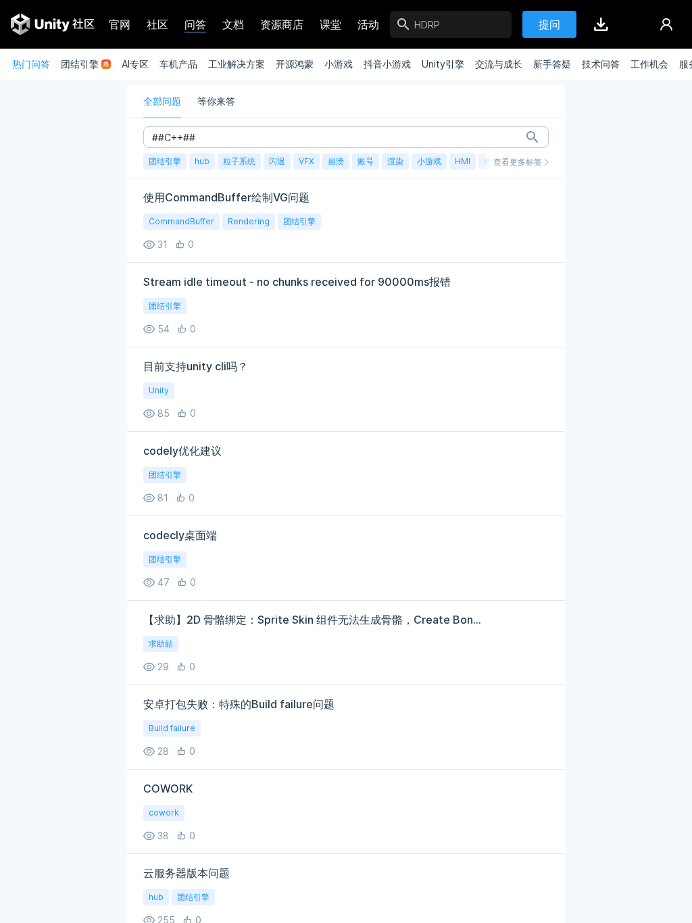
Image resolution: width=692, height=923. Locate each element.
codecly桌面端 (180, 535)
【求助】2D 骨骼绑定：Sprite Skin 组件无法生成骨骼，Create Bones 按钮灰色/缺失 (315, 619)
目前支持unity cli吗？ (195, 366)
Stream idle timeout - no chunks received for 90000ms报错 (297, 282)
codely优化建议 (182, 450)
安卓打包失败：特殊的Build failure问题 (239, 704)
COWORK (168, 788)
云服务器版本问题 (186, 873)
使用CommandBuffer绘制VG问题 (226, 197)
